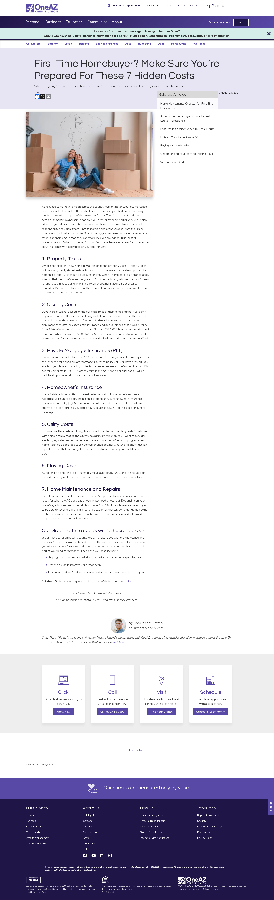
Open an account (149, 826)
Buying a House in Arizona (176, 145)
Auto (128, 43)
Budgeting (144, 43)
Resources (89, 843)
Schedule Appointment (210, 712)
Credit (68, 43)
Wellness (199, 43)
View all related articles (174, 162)
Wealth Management (37, 838)
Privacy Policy (204, 838)
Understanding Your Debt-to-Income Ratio (186, 154)
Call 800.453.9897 (112, 712)
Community (97, 21)
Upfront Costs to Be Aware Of (179, 137)
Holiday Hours (90, 815)
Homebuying (178, 43)
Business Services (36, 843)
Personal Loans (34, 826)
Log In (241, 22)
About (117, 21)
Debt (161, 43)
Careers (87, 821)
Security (53, 43)
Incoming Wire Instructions (154, 838)
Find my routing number (153, 815)
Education (74, 21)
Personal (33, 21)
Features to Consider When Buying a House (187, 129)
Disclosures (203, 832)
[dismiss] (268, 33)
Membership (90, 832)
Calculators (33, 43)
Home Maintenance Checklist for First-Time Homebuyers (187, 106)
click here (118, 642)
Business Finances (107, 43)
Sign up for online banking (154, 832)
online (129, 581)
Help (85, 849)
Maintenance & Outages (210, 826)
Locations (149, 5)
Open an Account (219, 22)
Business (53, 21)
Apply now (63, 712)
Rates (160, 5)
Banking (84, 43)
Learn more (127, 889)
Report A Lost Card (208, 815)
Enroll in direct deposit (152, 821)
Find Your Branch (162, 712)
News (86, 838)
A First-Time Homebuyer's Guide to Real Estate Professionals (185, 118)
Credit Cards (33, 832)
